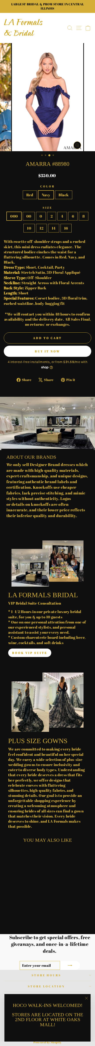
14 (54, 228)
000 (14, 216)
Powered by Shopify (47, 1042)
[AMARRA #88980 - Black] (25, 919)
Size (48, 208)
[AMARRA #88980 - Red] (15, 919)
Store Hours (46, 975)
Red (29, 194)
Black (64, 194)
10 (29, 228)
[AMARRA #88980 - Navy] (20, 919)
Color (47, 186)
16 (66, 228)
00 (28, 216)
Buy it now (47, 351)
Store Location (46, 986)
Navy (46, 194)
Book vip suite (29, 653)
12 (41, 228)
